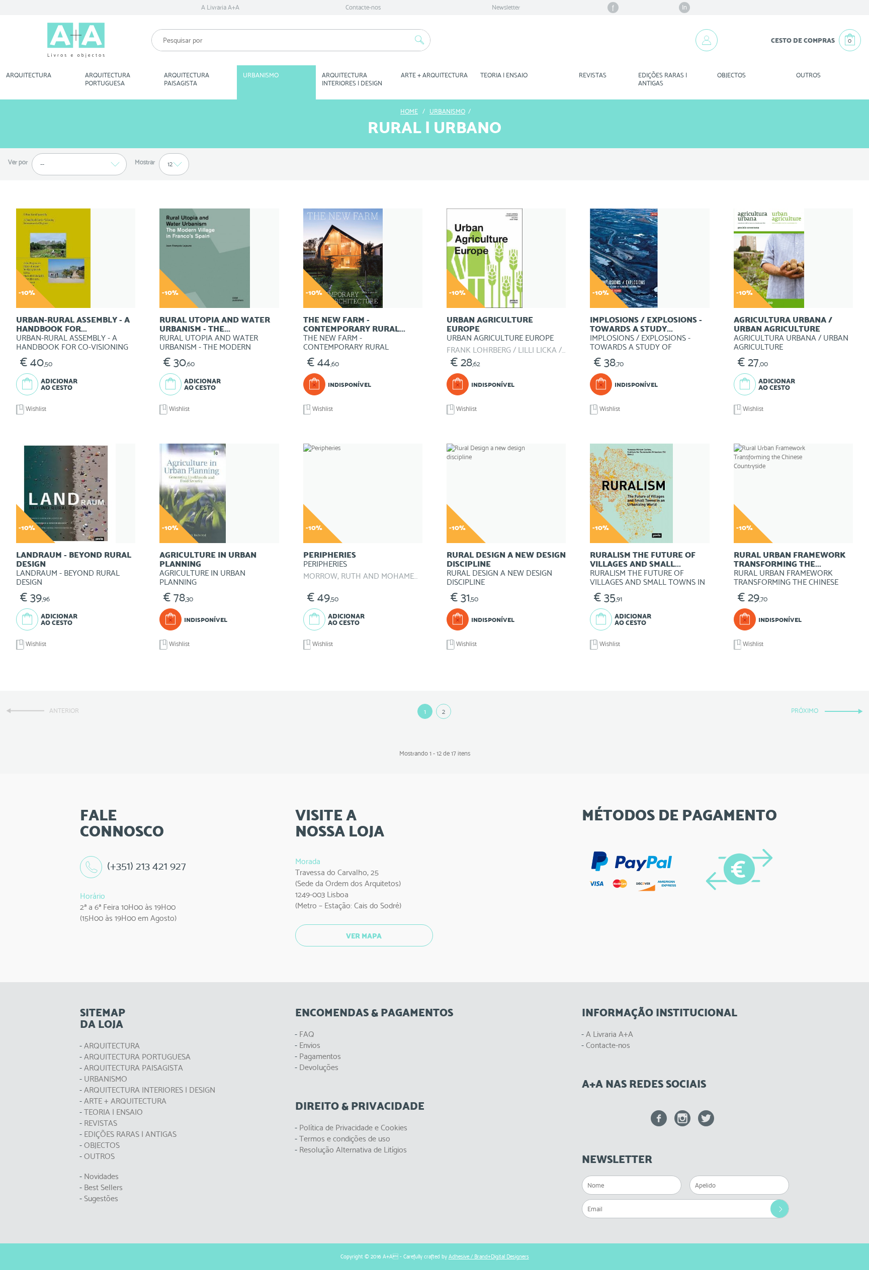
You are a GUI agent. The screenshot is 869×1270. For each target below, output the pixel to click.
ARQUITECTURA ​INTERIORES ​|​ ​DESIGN (352, 79)
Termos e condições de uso (344, 1138)
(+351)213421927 (147, 866)
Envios (309, 1045)
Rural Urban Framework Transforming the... (790, 559)
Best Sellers (103, 1187)
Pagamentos (320, 1056)
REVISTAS (592, 75)
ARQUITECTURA (28, 75)
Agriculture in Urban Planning (207, 559)
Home (409, 111)
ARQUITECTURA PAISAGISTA (133, 1068)
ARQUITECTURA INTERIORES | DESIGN (149, 1090)
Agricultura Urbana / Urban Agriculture (783, 324)
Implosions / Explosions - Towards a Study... (646, 324)
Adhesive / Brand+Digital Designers (489, 1256)
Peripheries (329, 555)
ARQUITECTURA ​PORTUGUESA (108, 79)
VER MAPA (364, 935)
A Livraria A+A (220, 7)
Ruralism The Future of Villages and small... (643, 559)
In (684, 7)
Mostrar (145, 162)
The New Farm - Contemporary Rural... (354, 324)
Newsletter (506, 7)
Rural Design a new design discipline (506, 559)
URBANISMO (105, 1079)
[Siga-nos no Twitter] (706, 1118)
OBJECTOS (731, 75)
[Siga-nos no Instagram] (682, 1118)
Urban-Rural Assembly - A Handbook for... (73, 324)
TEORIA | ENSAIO (113, 1112)
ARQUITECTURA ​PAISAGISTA (187, 79)
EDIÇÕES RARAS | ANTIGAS (130, 1134)
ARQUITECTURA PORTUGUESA (137, 1057)
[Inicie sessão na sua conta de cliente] (707, 40)
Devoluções (318, 1067)
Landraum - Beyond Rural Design (73, 559)
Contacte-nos (363, 7)
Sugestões (101, 1198)
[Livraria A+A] (76, 40)
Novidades (101, 1176)
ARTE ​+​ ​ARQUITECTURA (434, 75)
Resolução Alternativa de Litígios (353, 1149)
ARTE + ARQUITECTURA (125, 1101)
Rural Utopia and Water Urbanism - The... (214, 324)
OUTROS (808, 75)
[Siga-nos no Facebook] (659, 1118)
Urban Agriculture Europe (490, 324)
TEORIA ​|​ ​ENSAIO (504, 75)
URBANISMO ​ (261, 75)
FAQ (306, 1034)
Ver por (18, 162)
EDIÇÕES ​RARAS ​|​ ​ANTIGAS (663, 79)
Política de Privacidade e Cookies (353, 1127)
